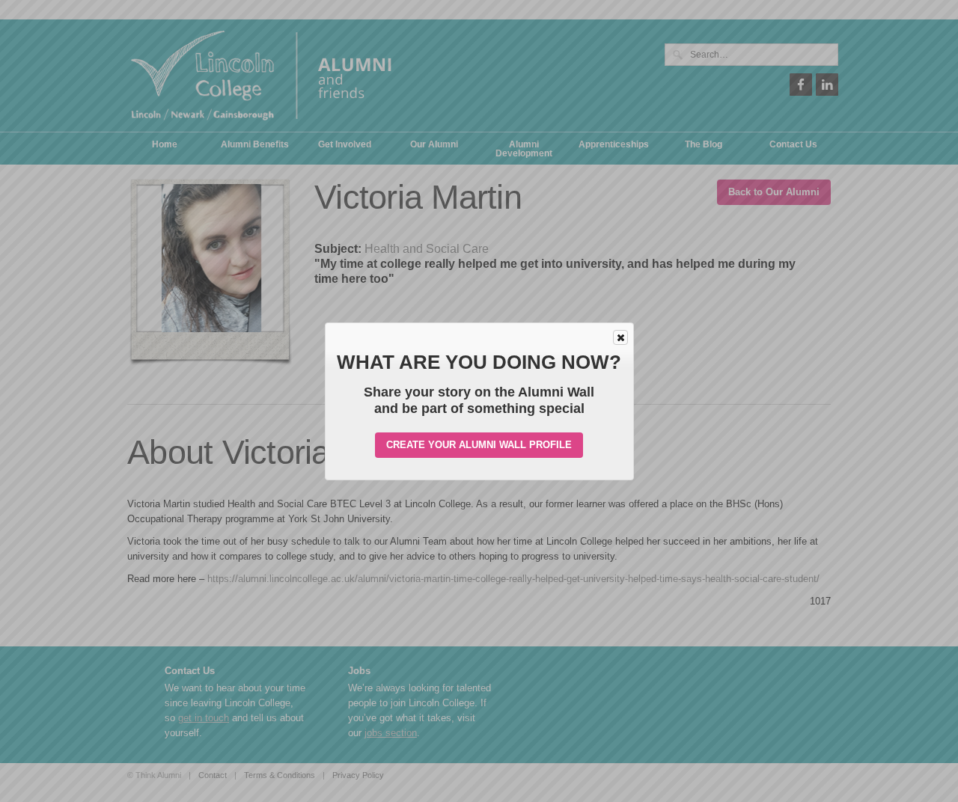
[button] (620, 337)
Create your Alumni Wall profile (479, 444)
